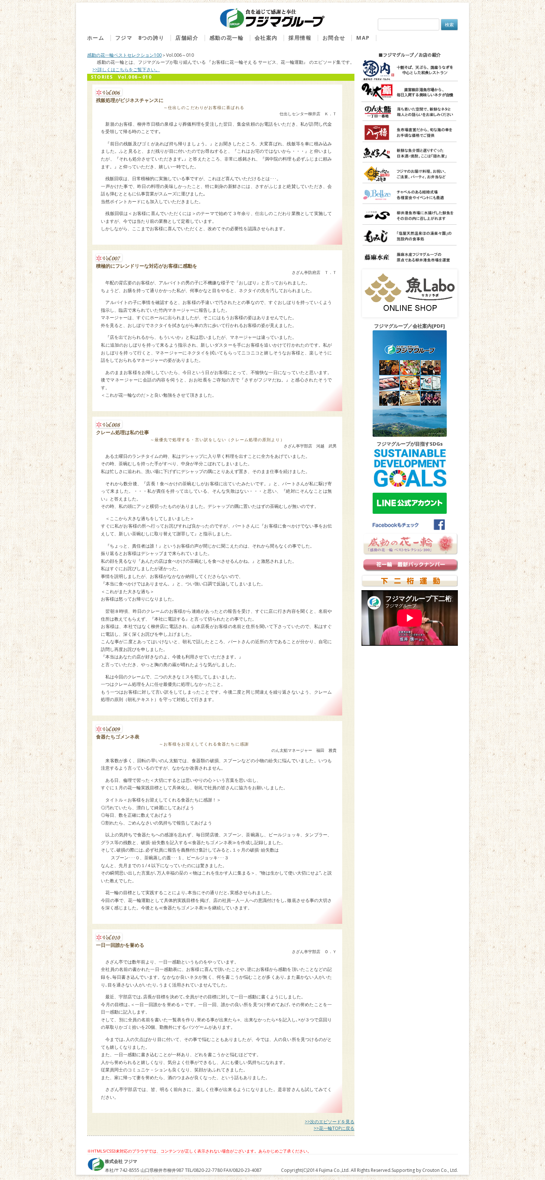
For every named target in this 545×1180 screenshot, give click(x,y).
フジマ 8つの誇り (140, 38)
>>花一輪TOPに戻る (334, 1128)
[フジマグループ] (272, 19)
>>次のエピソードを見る (329, 1121)
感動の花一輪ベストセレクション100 (124, 55)
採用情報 (299, 38)
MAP (363, 38)
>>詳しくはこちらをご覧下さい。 (126, 69)
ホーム (95, 38)
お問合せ (334, 38)
